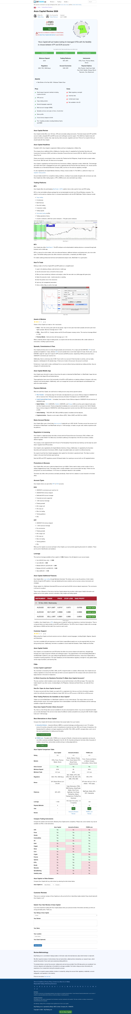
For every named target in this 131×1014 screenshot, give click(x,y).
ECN (56, 352)
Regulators (44, 66)
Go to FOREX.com (42, 745)
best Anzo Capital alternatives (47, 35)
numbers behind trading (76, 4)
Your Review (37, 918)
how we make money (64, 4)
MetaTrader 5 (49, 247)
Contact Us (56, 981)
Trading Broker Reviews (47, 7)
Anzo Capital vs (38, 884)
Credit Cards (40, 399)
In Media (67, 981)
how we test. (47, 976)
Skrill (47, 404)
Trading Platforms (65, 58)
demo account (57, 423)
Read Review (44, 53)
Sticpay (70, 404)
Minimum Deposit (44, 58)
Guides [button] (66, 2)
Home (39, 7)
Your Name (37, 928)
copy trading (47, 579)
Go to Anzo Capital (65, 1012)
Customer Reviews (87, 53)
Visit (49, 29)
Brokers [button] (52, 2)
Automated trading (41, 213)
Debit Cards (48, 399)
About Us (62, 981)
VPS (52, 622)
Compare (65, 53)
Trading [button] (59, 2)
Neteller (57, 404)
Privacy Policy (48, 981)
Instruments (86, 58)
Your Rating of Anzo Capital (41, 913)
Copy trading (40, 197)
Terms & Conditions (39, 981)
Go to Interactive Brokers (43, 734)
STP (89, 350)
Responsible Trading (39, 983)
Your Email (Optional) (40, 939)
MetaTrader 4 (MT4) (58, 189)
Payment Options (86, 66)
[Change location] (35, 7)
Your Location (37, 934)
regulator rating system (40, 172)
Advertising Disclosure (51, 983)
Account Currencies (65, 66)
